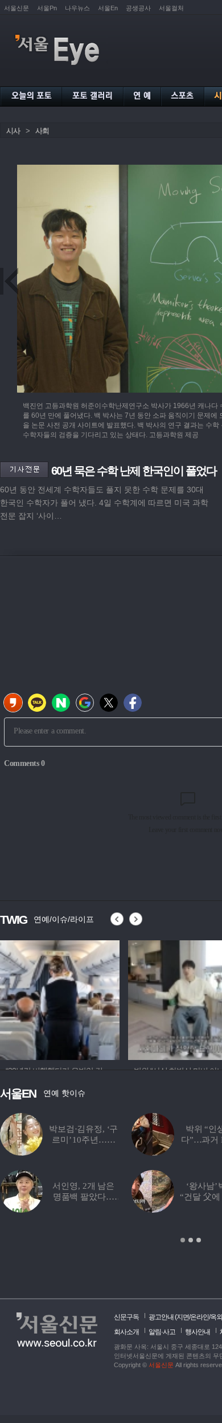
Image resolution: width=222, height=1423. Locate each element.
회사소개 (126, 1332)
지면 (182, 1317)
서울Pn (47, 8)
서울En (108, 8)
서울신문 (16, 8)
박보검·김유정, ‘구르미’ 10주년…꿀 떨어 (83, 1139)
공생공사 (138, 8)
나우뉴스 (77, 8)
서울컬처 (171, 8)
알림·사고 (162, 1332)
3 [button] (198, 1240)
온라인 (199, 1317)
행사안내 (197, 1332)
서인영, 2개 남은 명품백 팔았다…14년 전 (83, 1196)
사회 (42, 131)
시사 (13, 131)
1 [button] (182, 1240)
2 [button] (190, 1240)
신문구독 (126, 1317)
